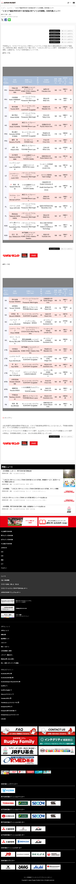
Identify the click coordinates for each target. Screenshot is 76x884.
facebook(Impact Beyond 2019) (10, 682)
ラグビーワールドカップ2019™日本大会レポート (14, 588)
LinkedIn (3, 719)
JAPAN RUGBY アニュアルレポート (11, 592)
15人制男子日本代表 (12, 16)
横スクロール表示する (67, 31)
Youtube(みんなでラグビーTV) (9, 702)
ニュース (9, 8)
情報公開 (3, 634)
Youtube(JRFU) (5, 698)
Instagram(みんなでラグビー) (9, 715)
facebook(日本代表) (6, 677)
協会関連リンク (5, 638)
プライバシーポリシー (46, 877)
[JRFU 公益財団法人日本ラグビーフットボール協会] (8, 2)
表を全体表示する (54, 31)
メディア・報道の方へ (7, 655)
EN (70, 2)
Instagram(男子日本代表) (8, 710)
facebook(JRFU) (5, 673)
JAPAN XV (4, 548)
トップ (3, 8)
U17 (2, 564)
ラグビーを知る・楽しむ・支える (10, 584)
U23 (2, 552)
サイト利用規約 (27, 877)
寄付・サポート (5, 647)
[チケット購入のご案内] (23, 521)
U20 (2, 556)
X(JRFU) (3, 686)
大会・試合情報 (5, 580)
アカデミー (4, 568)
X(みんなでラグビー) (6, 694)
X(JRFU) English (5, 690)
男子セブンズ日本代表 (7, 535)
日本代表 (3, 16)
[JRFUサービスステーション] (53, 521)
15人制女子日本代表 (6, 544)
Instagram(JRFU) (6, 706)
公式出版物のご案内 (6, 651)
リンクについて (36, 877)
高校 (2, 560)
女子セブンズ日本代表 (7, 539)
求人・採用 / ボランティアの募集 (10, 663)
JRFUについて (5, 630)
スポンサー (4, 642)
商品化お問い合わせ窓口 (7, 659)
